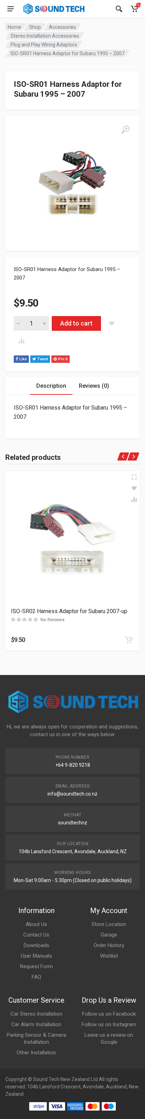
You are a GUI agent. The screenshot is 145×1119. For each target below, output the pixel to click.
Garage (109, 935)
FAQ (36, 977)
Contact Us (36, 935)
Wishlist (109, 956)
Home (14, 27)
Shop (35, 27)
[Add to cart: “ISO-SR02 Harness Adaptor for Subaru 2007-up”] (128, 640)
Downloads (36, 945)
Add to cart (76, 323)
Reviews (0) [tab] (94, 385)
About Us (36, 924)
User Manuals (36, 956)
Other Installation (36, 1052)
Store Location (109, 924)
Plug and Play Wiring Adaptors (44, 44)
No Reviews (52, 619)
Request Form (36, 966)
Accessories (62, 27)
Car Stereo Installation (36, 1014)
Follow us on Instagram (109, 1024)
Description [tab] (51, 385)
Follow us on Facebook (109, 1014)
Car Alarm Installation (36, 1024)
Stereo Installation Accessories (45, 36)
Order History (109, 945)
